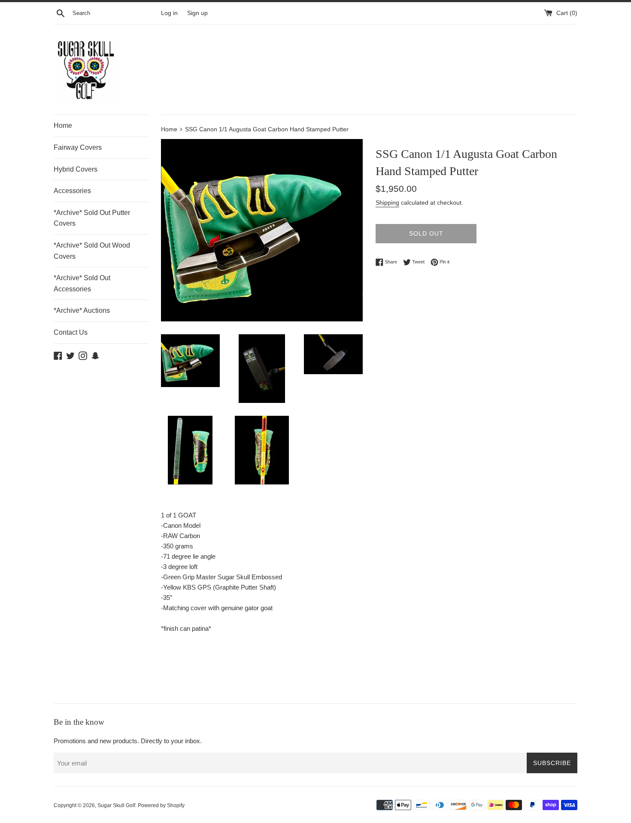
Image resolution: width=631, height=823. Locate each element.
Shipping (387, 202)
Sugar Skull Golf (116, 805)
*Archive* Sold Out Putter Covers (92, 218)
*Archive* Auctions (82, 310)
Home (63, 125)
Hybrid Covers (75, 169)
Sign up (197, 13)
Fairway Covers (78, 147)
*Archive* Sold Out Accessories (82, 283)
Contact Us (71, 332)
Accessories (72, 190)
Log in (169, 13)
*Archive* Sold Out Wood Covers (92, 251)
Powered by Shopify (161, 805)
